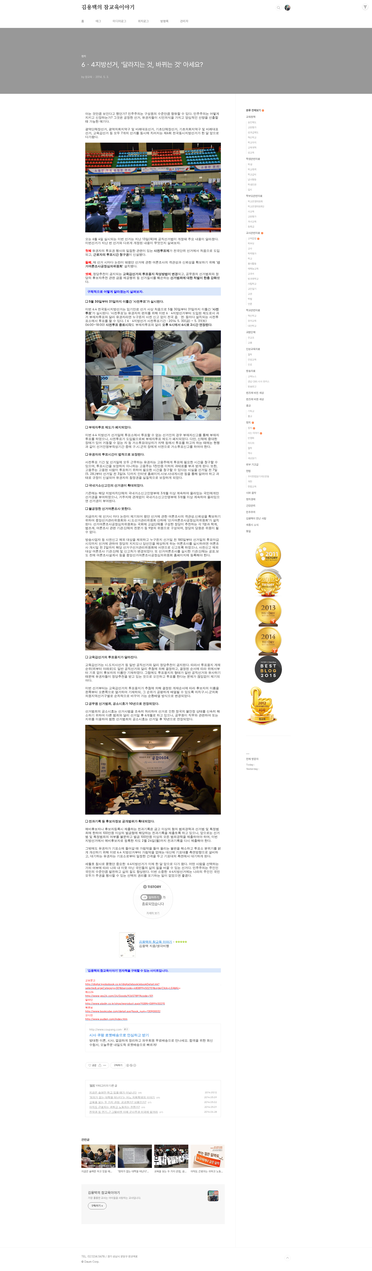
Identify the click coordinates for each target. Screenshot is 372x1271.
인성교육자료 (253, 349)
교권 (250, 293)
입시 (250, 189)
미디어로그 (119, 21)
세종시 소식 (252, 524)
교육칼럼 (252, 238)
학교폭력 (252, 169)
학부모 (251, 243)
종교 (248, 405)
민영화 (251, 438)
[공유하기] (99, 1065)
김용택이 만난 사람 (256, 518)
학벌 (250, 298)
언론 (250, 304)
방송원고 (252, 386)
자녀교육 (252, 221)
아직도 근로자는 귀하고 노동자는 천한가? (114, 1107)
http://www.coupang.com (105, 1029)
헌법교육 (252, 486)
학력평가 (252, 253)
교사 (250, 248)
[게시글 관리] (104, 1065)
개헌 (250, 481)
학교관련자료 (253, 310)
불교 (250, 416)
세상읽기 (252, 458)
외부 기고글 (252, 464)
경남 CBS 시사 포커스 (258, 381)
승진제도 (252, 122)
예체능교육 (253, 268)
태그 (98, 21)
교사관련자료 (253, 233)
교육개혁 (252, 147)
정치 (92, 1085)
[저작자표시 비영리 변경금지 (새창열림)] (131, 1065)
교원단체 (250, 332)
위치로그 (143, 21)
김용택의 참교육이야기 (108, 7)
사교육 (251, 211)
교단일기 (252, 288)
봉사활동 (252, 263)
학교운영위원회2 (256, 206)
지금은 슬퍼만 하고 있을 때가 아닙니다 (113, 1092)
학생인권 (252, 184)
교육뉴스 (252, 376)
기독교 (251, 411)
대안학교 (252, 325)
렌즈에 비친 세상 (255, 392)
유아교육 (252, 320)
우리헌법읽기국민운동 (258, 476)
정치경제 (250, 499)
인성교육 (252, 359)
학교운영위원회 (255, 201)
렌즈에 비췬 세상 (255, 399)
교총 (250, 342)
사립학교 (252, 283)
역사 (250, 453)
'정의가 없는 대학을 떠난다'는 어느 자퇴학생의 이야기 (122, 1097)
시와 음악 (251, 492)
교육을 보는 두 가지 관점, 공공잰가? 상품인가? (117, 1102)
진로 (250, 364)
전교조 (251, 337)
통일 (248, 531)
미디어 (251, 443)
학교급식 (252, 174)
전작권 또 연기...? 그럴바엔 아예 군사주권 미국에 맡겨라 (123, 1111)
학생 (250, 164)
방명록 (164, 21)
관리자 (184, 21)
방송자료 (250, 371)
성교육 (251, 152)
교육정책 (250, 116)
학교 (250, 258)
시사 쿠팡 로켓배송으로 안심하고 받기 (119, 1035)
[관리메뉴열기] (365, 7)
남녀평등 (252, 179)
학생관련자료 (253, 158)
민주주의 (250, 512)
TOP (287, 1258)
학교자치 (252, 142)
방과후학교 (253, 278)
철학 (250, 354)
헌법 (248, 471)
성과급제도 (253, 132)
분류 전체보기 (254, 110)
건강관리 (250, 505)
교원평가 (252, 127)
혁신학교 (252, 137)
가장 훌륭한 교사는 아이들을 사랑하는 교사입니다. (114, 1197)
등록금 (251, 226)
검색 (279, 8)
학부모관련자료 (254, 195)
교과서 (251, 273)
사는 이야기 (254, 433)
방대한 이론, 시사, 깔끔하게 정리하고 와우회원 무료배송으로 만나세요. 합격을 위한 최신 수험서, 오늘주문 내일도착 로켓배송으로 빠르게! (151, 1042)
